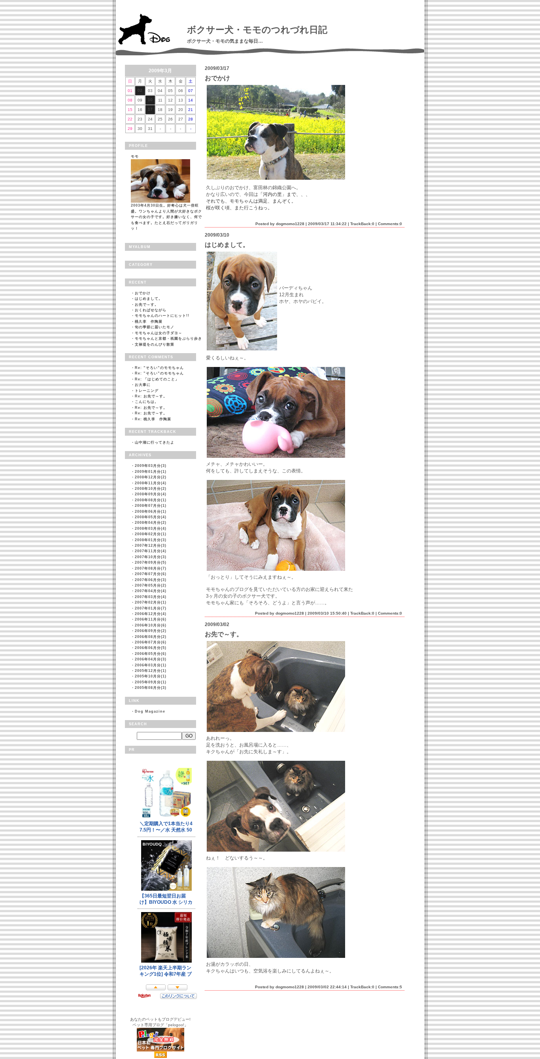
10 (150, 100)
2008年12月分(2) (150, 477)
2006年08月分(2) (150, 637)
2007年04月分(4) (150, 591)
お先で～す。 (147, 305)
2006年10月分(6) (150, 625)
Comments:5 (390, 987)
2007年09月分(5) (150, 562)
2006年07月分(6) (150, 642)
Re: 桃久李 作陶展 (153, 419)
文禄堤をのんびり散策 (154, 344)
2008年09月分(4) (150, 494)
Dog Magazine (150, 711)
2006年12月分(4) (150, 614)
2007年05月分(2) (150, 585)
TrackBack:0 (362, 224)
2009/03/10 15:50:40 (327, 613)
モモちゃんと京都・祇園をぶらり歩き (168, 338)
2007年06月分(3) (150, 580)
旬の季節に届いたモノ (154, 327)
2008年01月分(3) (150, 540)
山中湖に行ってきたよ (154, 442)
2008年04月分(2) (150, 523)
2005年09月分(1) (150, 682)
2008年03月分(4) (150, 528)
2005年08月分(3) (150, 688)
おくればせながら (150, 310)
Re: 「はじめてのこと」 (157, 379)
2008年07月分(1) (150, 506)
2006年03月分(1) (150, 665)
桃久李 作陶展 (148, 322)
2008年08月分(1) (150, 500)
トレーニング (147, 391)
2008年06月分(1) (150, 512)
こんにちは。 (147, 402)
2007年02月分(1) (150, 602)
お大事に (143, 385)
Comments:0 (390, 224)
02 (140, 90)
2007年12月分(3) (150, 545)
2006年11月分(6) (150, 619)
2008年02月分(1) (150, 534)
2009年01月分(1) (150, 472)
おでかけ (143, 293)
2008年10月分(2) (150, 489)
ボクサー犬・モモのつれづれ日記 (257, 29)
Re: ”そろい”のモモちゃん (159, 368)
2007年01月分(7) (150, 608)
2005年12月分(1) (150, 671)
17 (150, 109)
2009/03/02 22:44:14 (327, 987)
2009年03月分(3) (150, 466)
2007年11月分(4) (150, 551)
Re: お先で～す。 (151, 396)
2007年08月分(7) (150, 568)
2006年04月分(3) (150, 659)
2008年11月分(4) (150, 483)
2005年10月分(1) (150, 676)
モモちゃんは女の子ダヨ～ (158, 333)
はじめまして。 (148, 299)
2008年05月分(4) (150, 517)
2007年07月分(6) (150, 574)
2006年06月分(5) (150, 648)
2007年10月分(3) (150, 557)
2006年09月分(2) (150, 631)
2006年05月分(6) (150, 654)
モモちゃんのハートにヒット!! (162, 316)
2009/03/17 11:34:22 (327, 224)
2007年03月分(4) (150, 597)
